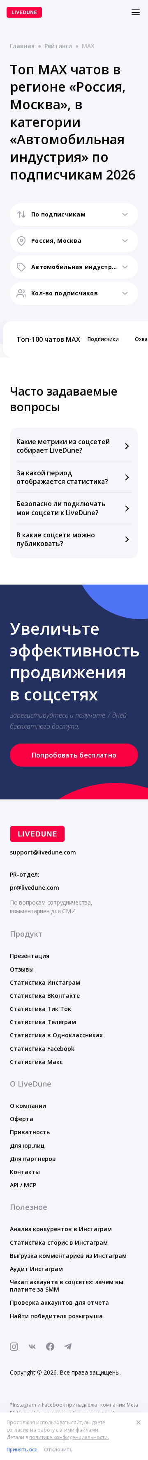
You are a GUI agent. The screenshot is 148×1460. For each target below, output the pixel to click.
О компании (28, 1106)
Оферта (21, 1119)
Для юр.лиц (27, 1145)
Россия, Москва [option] (56, 240)
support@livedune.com (43, 852)
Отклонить (58, 1449)
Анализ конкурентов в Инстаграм (61, 1229)
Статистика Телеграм (43, 1022)
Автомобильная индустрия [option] (74, 267)
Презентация (29, 956)
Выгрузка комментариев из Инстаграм (68, 1256)
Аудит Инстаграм (36, 1269)
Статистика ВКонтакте (45, 995)
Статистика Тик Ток (40, 1009)
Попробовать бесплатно (74, 755)
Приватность (30, 1132)
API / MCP (23, 1185)
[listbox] (74, 214)
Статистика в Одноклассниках (56, 1035)
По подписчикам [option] (58, 214)
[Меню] (135, 12)
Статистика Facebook (42, 1048)
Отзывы (22, 969)
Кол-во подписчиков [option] (64, 293)
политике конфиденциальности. (69, 1437)
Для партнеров (33, 1159)
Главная (22, 46)
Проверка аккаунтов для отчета (59, 1302)
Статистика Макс (36, 1062)
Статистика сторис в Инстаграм (59, 1242)
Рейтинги (58, 46)
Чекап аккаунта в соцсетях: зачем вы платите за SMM (66, 1285)
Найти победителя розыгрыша (56, 1316)
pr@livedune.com (34, 888)
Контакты (25, 1172)
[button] (74, 446)
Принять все (22, 1449)
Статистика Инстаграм (45, 982)
